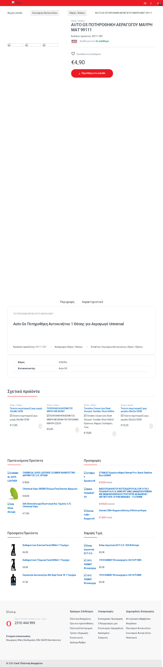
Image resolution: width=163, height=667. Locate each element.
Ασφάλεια (131, 623)
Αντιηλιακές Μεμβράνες (138, 619)
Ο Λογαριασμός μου (108, 623)
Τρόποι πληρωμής (79, 633)
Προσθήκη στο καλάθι (93, 73)
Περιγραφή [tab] (67, 302)
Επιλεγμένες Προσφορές (110, 619)
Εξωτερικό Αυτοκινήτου (138, 628)
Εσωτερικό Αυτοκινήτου (44, 13)
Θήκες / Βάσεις (77, 13)
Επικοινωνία (76, 637)
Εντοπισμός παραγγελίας (111, 628)
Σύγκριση (103, 637)
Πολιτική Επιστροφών (81, 628)
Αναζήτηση (145, 3)
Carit (16, 663)
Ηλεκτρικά (131, 637)
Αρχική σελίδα (14, 13)
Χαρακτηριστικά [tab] (92, 302)
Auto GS (63, 368)
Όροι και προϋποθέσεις (82, 623)
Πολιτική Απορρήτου (80, 619)
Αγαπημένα (103, 633)
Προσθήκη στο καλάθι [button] (37, 426)
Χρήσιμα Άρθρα (77, 642)
